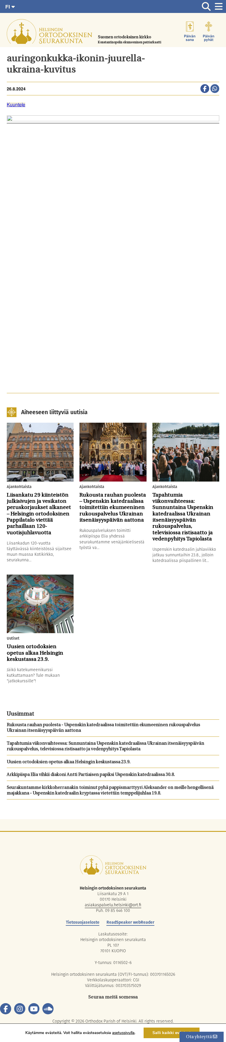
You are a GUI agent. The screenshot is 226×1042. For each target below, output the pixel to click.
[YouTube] (33, 1008)
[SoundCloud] (48, 1008)
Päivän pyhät (208, 38)
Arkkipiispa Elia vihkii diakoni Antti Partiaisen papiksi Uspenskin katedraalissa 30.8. (91, 775)
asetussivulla (123, 1033)
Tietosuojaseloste (82, 922)
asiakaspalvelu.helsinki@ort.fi (113, 905)
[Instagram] (19, 1008)
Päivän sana (189, 38)
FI (8, 7)
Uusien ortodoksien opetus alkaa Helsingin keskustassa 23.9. (69, 762)
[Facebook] (5, 1008)
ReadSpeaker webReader (130, 922)
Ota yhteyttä (199, 1037)
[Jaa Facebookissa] (204, 89)
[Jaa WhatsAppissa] (214, 89)
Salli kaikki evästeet (171, 1033)
